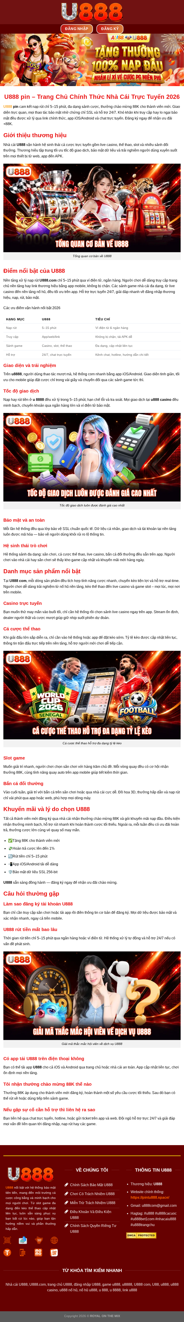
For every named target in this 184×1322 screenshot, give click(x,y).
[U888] (92, 12)
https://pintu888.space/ (150, 1197)
